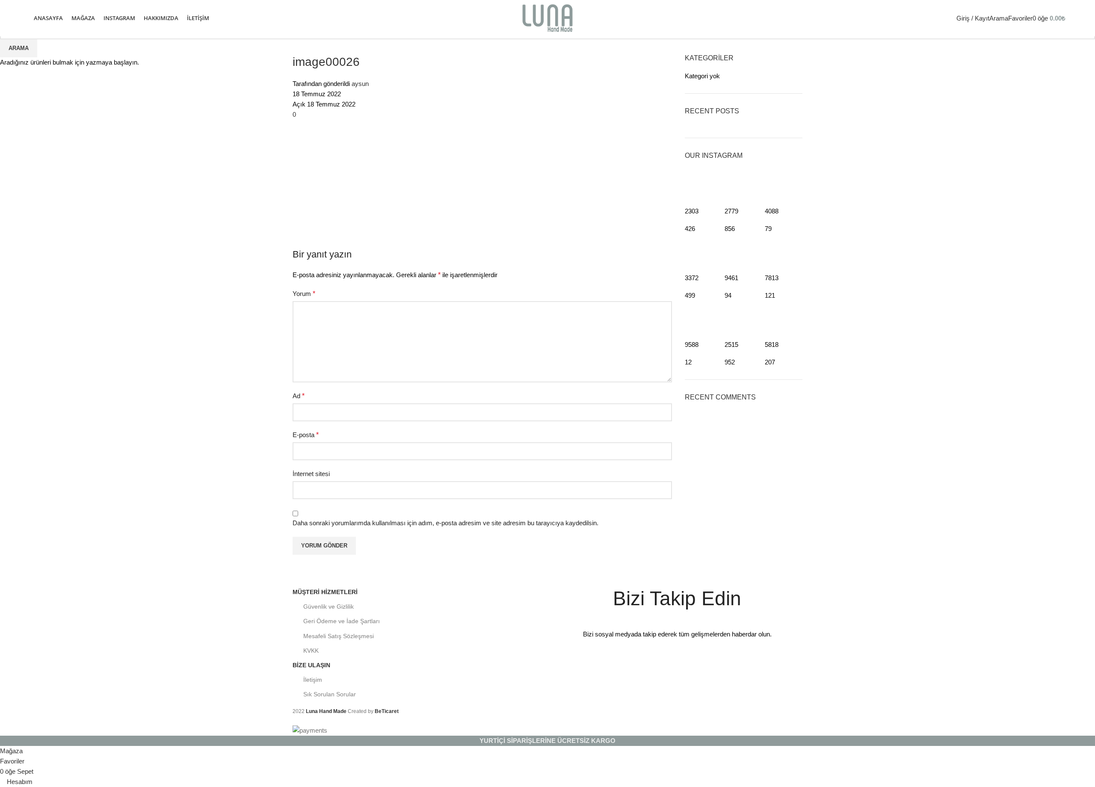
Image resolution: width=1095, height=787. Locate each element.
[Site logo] (547, 17)
